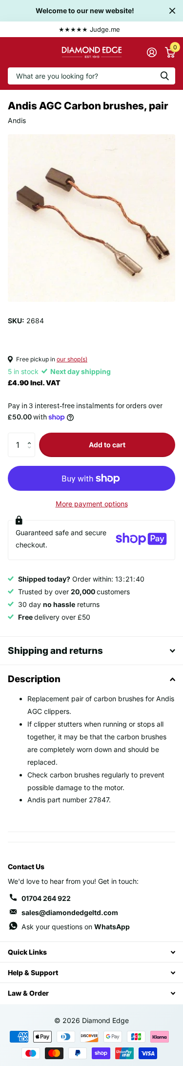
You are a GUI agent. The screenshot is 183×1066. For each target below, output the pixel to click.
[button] (31, 436)
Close (172, 10)
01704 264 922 (46, 898)
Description (34, 679)
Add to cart (107, 444)
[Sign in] (151, 52)
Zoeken (164, 75)
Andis (17, 120)
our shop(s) (72, 359)
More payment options (92, 504)
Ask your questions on (75, 926)
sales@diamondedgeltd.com (69, 912)
